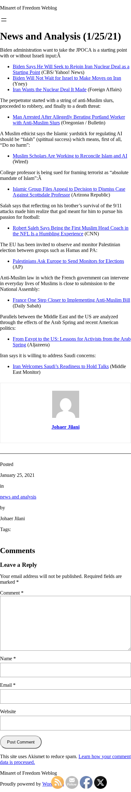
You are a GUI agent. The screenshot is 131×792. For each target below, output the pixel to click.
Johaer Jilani (65, 427)
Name (8, 658)
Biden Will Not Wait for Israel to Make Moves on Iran (67, 78)
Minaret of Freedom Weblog (28, 8)
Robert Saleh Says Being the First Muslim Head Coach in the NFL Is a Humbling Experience (70, 230)
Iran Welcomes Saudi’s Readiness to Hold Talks (61, 366)
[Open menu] (4, 20)
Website (8, 711)
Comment (12, 593)
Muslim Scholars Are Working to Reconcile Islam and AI (70, 156)
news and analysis (18, 497)
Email (8, 685)
